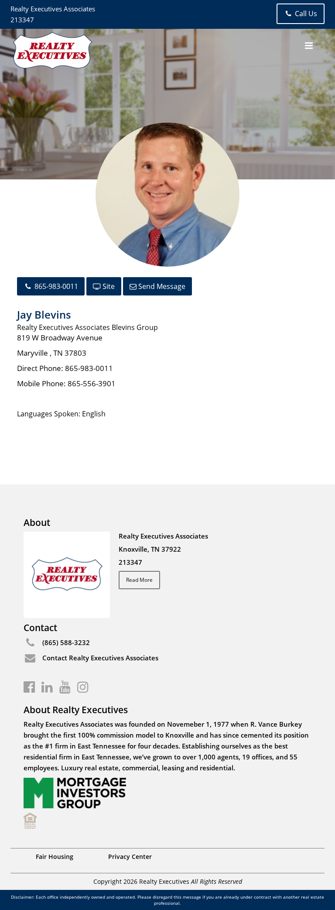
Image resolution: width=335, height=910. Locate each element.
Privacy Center (130, 856)
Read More (139, 580)
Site (108, 286)
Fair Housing (54, 856)
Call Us (305, 13)
